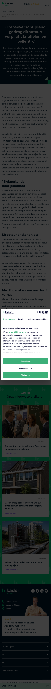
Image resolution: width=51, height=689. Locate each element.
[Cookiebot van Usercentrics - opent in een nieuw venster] (37, 312)
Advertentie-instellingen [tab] (38, 319)
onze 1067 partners (17, 332)
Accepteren (25, 361)
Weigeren (25, 375)
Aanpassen (24, 368)
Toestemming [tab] (9, 319)
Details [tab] (21, 319)
